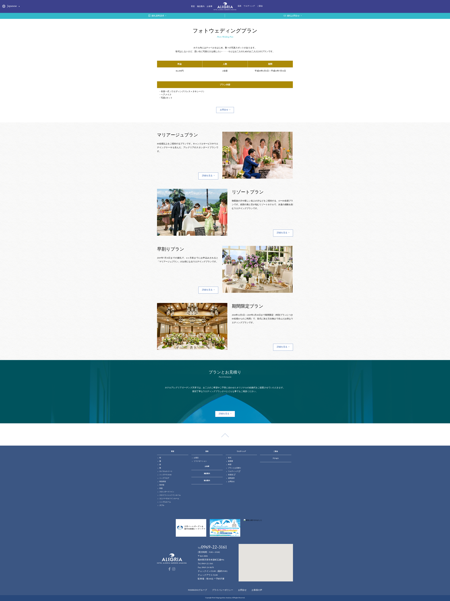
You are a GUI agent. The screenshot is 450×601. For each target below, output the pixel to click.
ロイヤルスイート (165, 471)
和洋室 (161, 485)
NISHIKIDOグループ (197, 590)
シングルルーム (165, 502)
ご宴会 (260, 6)
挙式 (229, 458)
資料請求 (231, 478)
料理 (229, 465)
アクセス (276, 458)
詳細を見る (207, 175)
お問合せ (224, 109)
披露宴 (230, 461)
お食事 (209, 6)
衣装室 (230, 475)
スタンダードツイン (166, 492)
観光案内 (207, 481)
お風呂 (196, 458)
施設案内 (200, 6)
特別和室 (162, 482)
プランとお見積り (234, 468)
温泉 (239, 6)
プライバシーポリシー (222, 590)
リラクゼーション (200, 461)
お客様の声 (257, 590)
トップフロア (164, 478)
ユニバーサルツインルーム (169, 499)
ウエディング (249, 6)
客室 (193, 6)
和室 (161, 488)
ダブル (161, 505)
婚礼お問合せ (293, 15)
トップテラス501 (165, 475)
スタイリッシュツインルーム (170, 495)
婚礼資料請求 (158, 15)
